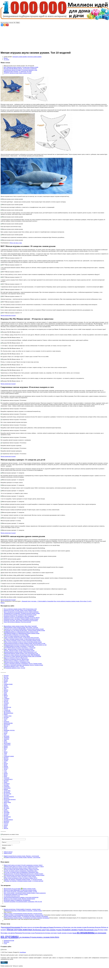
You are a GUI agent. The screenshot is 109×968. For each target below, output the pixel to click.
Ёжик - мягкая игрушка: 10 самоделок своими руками (18, 649)
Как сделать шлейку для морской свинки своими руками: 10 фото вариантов (25, 893)
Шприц (6, 805)
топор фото (54, 937)
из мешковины (86, 932)
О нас (5, 943)
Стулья (6, 731)
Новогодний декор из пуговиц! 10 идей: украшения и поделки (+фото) (23, 865)
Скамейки (6, 698)
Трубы (5, 685)
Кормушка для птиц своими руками (75, 927)
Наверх (3, 602)
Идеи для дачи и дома (16, 243)
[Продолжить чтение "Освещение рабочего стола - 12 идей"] (14, 668)
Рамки (5, 782)
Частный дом (7, 707)
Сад (5, 750)
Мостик (6, 828)
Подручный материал (10, 799)
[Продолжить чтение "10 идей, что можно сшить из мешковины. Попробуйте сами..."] (21, 872)
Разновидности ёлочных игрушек (46, 933)
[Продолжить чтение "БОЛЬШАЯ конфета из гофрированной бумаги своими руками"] (21, 633)
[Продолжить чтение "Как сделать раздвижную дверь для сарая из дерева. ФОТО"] (20, 878)
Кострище (6, 736)
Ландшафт (6, 812)
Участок (6, 700)
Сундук (6, 824)
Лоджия (6, 818)
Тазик (5, 753)
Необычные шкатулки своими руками (47, 930)
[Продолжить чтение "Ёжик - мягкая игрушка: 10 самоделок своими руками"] (19, 650)
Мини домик (7, 802)
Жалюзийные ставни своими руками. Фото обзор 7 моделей (20, 626)
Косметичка (91, 927)
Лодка (5, 769)
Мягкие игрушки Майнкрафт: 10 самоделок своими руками (20, 890)
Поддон (6, 701)
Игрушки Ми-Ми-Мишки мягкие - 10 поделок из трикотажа (20, 68)
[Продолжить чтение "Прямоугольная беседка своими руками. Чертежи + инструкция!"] (22, 857)
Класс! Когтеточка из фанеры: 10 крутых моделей (17, 622)
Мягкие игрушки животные (20, 929)
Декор (5, 697)
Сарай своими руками (64, 933)
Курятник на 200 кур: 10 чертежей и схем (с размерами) (19, 616)
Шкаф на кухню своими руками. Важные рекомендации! (19, 898)
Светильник (7, 744)
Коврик (6, 789)
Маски (5, 775)
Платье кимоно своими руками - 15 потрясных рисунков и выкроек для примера (26, 916)
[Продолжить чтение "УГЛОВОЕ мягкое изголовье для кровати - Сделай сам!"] (19, 647)
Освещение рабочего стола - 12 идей (14, 666)
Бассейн (6, 815)
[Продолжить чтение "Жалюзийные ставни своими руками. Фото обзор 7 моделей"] (21, 627)
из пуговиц (10, 936)
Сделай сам (7, 710)
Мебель (6, 695)
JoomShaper (23, 952)
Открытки (6, 786)
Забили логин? (8, 853)
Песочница (7, 724)
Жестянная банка (8, 713)
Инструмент (7, 743)
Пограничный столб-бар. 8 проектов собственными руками (20, 614)
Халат (74, 933)
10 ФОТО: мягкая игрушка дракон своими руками (17, 73)
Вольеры (6, 780)
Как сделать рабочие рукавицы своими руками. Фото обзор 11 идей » (73, 601)
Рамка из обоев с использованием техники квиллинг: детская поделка (23, 913)
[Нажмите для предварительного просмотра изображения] (25, 101)
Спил (5, 754)
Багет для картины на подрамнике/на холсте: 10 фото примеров (21, 611)
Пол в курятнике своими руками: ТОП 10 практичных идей (20, 609)
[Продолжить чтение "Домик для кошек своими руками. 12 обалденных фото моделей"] (22, 639)
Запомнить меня (6, 845)
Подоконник (7, 816)
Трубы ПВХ (7, 790)
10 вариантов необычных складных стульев (16, 894)
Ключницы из (59, 927)
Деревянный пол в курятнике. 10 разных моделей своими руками (22, 613)
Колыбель (6, 821)
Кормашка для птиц (9, 730)
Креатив (6, 811)
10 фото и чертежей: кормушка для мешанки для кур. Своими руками (23, 663)
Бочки (5, 733)
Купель (6, 763)
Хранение (6, 777)
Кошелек (98, 927)
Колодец (6, 687)
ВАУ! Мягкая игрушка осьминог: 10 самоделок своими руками (21, 67)
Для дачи (6, 678)
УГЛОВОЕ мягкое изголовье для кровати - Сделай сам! (19, 646)
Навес (5, 826)
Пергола (6, 759)
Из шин (6, 679)
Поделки (6, 717)
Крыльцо (6, 822)
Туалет (6, 718)
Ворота (6, 705)
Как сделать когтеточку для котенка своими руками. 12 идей (20, 891)
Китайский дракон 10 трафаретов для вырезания (17, 900)
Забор (5, 692)
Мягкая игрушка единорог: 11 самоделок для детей (18, 71)
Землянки (6, 739)
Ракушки (6, 785)
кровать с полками (43, 937)
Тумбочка (6, 801)
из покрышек (100, 933)
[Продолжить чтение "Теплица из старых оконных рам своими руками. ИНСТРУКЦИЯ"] (22, 656)
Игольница (7, 792)
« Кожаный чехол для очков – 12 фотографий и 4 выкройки (37, 601)
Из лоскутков (7, 793)
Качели (6, 708)
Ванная (6, 766)
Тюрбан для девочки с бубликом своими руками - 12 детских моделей (23, 879)
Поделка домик (103, 930)
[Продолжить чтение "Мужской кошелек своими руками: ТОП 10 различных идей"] (21, 653)
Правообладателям (9, 940)
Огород (6, 704)
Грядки (6, 681)
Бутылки (6, 675)
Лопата (6, 825)
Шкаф (5, 764)
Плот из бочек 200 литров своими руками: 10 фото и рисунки (21, 868)
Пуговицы (7, 783)
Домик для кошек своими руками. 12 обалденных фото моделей (21, 637)
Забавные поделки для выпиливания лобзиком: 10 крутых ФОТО (22, 617)
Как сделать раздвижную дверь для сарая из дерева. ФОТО (20, 876)
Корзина (6, 757)
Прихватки (18, 933)
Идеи (5, 682)
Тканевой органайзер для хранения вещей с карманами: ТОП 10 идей (23, 901)
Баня (5, 762)
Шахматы (6, 798)
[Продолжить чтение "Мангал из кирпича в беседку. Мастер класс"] (16, 659)
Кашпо (6, 714)
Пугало (6, 691)
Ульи (5, 688)
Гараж (5, 809)
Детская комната (8, 819)
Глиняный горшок (9, 756)
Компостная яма (8, 723)
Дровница (6, 737)
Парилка (6, 806)
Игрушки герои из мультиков (30, 927)
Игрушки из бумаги (47, 927)
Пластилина (7, 788)
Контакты (6, 942)
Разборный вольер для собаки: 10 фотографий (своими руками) (21, 619)
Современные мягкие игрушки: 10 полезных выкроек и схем (20, 70)
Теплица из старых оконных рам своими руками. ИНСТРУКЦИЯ (22, 655)
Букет (5, 803)
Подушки (6, 795)
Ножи (5, 776)
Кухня (5, 728)
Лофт (5, 740)
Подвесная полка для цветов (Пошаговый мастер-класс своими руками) (23, 873)
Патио (5, 727)
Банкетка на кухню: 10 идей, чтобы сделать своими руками (20, 610)
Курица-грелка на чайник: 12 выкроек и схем (16, 660)
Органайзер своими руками (73, 930)
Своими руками (8, 684)
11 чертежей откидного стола (12, 895)
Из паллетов (7, 711)
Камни (6, 752)
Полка (5, 741)
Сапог (5, 772)
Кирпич (6, 690)
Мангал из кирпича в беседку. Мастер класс (16, 657)
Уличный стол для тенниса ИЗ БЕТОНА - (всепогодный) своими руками (24, 629)
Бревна (6, 747)
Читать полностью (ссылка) (8, 315)
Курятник (6, 721)
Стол (5, 770)
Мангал (6, 726)
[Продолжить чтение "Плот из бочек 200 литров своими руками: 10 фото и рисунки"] (21, 869)
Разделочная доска (28, 933)
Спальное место (8, 779)
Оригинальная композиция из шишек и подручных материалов (21, 897)
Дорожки (6, 703)
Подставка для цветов (8, 933)
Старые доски (7, 715)
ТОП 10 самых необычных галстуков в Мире (16, 634)
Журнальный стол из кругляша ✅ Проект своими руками (20, 888)
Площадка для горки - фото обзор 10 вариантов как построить (21, 620)
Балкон (6, 773)
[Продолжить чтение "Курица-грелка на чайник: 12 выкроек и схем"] (17, 662)
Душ (5, 720)
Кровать (6, 767)
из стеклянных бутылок (28, 937)
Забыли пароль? (8, 851)
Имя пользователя (7, 839)
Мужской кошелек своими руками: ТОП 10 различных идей (20, 652)
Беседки (6, 677)
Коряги (6, 746)
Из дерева (6, 808)
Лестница (6, 814)
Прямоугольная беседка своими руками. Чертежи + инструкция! (21, 856)
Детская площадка (9, 796)
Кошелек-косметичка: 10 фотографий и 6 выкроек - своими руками (22, 909)
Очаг (5, 734)
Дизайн (6, 760)
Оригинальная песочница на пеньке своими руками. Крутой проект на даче (24, 643)
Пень (5, 749)
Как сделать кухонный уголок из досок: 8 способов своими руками (22, 640)
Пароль (4, 842)
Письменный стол (91, 930)
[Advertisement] (54, 38)
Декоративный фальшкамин (11, 927)
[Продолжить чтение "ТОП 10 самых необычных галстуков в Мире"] (17, 636)
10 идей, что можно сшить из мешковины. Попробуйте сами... (21, 871)
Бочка (5, 694)
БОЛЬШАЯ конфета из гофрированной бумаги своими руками (21, 631)
